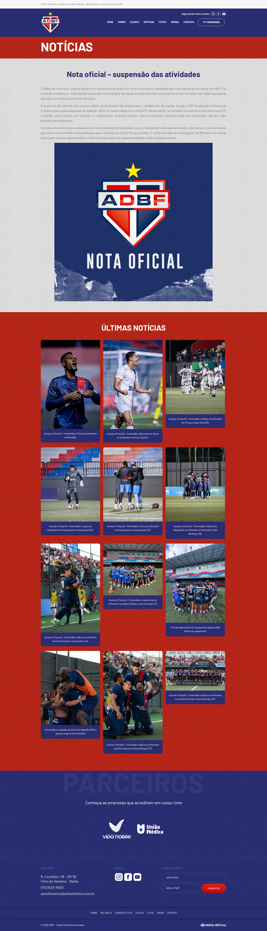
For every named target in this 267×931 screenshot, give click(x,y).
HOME (110, 22)
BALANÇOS (106, 913)
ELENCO (134, 22)
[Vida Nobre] (116, 840)
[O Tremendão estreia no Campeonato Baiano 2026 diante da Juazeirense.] (195, 583)
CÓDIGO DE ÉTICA (123, 913)
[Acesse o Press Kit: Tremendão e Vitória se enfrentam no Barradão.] (70, 384)
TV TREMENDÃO (211, 22)
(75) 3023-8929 (52, 888)
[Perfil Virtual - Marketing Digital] (213, 925)
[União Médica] (150, 840)
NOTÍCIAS (149, 22)
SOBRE (121, 22)
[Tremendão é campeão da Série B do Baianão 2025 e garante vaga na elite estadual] (70, 688)
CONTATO (189, 22)
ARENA (175, 22)
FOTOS (162, 22)
